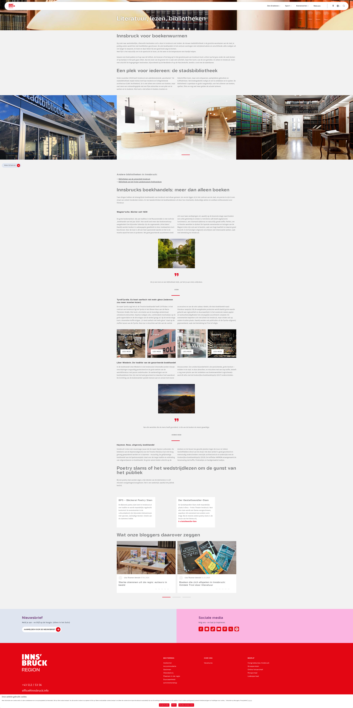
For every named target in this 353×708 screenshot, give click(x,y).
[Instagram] (207, 629)
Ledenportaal (253, 676)
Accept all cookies (164, 705)
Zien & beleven (273, 6)
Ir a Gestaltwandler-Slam (187, 521)
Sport (287, 6)
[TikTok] (213, 629)
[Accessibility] (333, 5)
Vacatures (208, 663)
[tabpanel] (176, 127)
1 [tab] (171, 295)
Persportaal (252, 673)
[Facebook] (201, 629)
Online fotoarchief (255, 669)
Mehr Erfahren (10, 165)
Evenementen (301, 6)
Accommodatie (169, 666)
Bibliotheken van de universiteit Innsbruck (134, 179)
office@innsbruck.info (35, 690)
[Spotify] (236, 629)
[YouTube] (218, 629)
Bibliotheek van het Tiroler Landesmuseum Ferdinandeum (140, 182)
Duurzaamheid (169, 679)
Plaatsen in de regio (171, 676)
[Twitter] (230, 629)
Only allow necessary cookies (186, 705)
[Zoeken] (344, 6)
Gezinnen (167, 669)
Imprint (250, 700)
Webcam (317, 6)
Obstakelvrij (168, 673)
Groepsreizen (253, 666)
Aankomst (167, 663)
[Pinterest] (224, 629)
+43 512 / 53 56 (32, 685)
